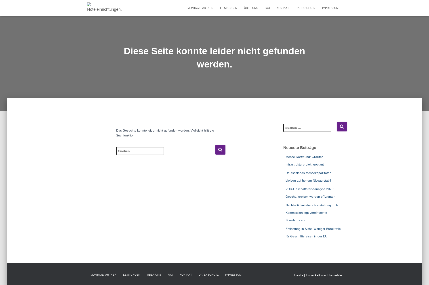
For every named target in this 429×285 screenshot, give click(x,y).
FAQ (267, 8)
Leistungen (228, 8)
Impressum (330, 8)
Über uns (251, 8)
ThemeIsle (334, 275)
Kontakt (283, 8)
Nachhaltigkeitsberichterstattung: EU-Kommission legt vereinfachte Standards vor (312, 212)
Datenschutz (305, 8)
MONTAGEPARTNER (200, 8)
